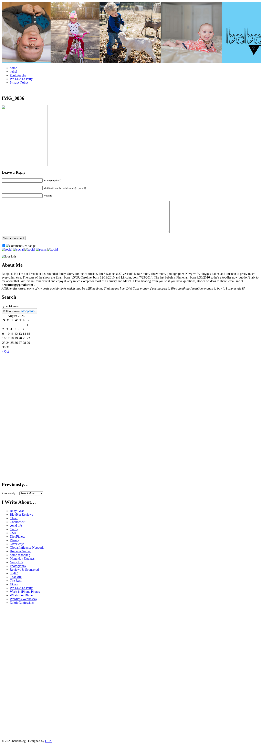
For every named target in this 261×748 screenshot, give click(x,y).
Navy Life (16, 562)
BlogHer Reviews (21, 514)
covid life (16, 525)
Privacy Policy (19, 82)
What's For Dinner (22, 595)
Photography (18, 75)
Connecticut (17, 522)
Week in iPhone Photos (25, 591)
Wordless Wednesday (23, 599)
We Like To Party (21, 79)
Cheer (14, 518)
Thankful (16, 577)
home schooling (20, 555)
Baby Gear (17, 511)
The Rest (15, 580)
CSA (13, 533)
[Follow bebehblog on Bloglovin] (19, 313)
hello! (13, 71)
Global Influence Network (27, 547)
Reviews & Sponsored (24, 569)
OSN (48, 741)
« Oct (5, 351)
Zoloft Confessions (22, 602)
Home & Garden (20, 551)
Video (14, 584)
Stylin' (14, 573)
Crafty (14, 529)
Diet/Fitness (17, 536)
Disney (14, 540)
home (13, 68)
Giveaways (17, 544)
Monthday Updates (22, 558)
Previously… (10, 493)
